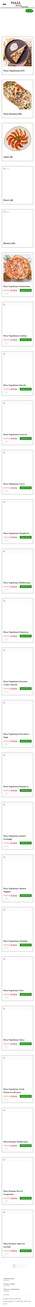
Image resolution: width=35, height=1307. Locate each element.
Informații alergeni (9, 1278)
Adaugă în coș (25, 290)
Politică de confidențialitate (11, 1289)
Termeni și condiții (9, 1284)
